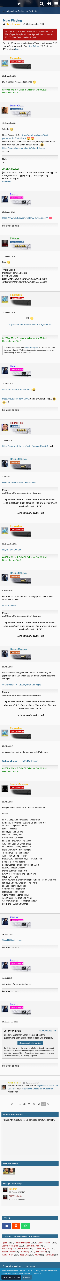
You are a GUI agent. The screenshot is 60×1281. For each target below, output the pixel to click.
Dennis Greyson (42, 1248)
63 (39, 1104)
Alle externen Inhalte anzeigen (30, 1043)
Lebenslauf (7, 181)
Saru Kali (50, 1254)
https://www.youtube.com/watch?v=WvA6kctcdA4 (25, 218)
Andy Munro (8, 1254)
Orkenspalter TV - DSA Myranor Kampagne (21, 684)
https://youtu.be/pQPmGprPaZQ (16, 389)
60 (24, 1104)
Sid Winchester (16, 1196)
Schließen (26, 1277)
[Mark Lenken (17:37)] (6, 1171)
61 (29, 1104)
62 (34, 1104)
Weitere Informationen (11, 1277)
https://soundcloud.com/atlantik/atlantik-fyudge (23, 148)
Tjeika (4, 1242)
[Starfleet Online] (19, 4)
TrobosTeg (25, 1251)
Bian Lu (18, 49)
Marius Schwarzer (22, 1242)
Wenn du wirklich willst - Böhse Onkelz (19, 482)
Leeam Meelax (8, 1251)
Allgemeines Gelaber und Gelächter (37, 1088)
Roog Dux (24, 1254)
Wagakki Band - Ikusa (12, 940)
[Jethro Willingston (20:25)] (11, 1171)
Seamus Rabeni (32, 1245)
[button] (56, 4)
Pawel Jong (7, 1248)
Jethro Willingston (31, 347)
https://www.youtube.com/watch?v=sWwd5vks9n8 (25, 446)
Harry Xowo (23, 1248)
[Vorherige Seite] (12, 1104)
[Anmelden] (49, 4)
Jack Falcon (40, 1251)
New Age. (31, 34)
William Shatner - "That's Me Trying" (20, 761)
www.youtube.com (47, 1030)
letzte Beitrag (33, 46)
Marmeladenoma (9, 605)
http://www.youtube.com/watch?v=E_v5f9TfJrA (30, 324)
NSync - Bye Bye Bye (11, 549)
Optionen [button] (50, 1122)
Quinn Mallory (44, 1242)
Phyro (37, 1254)
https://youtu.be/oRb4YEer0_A (16, 398)
